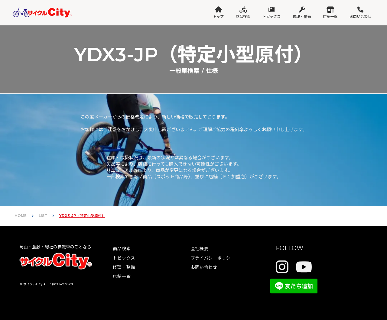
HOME (21, 215)
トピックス (124, 258)
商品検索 (122, 248)
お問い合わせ (204, 267)
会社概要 (200, 248)
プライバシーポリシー (213, 258)
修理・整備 (124, 267)
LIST (43, 215)
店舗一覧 (122, 276)
